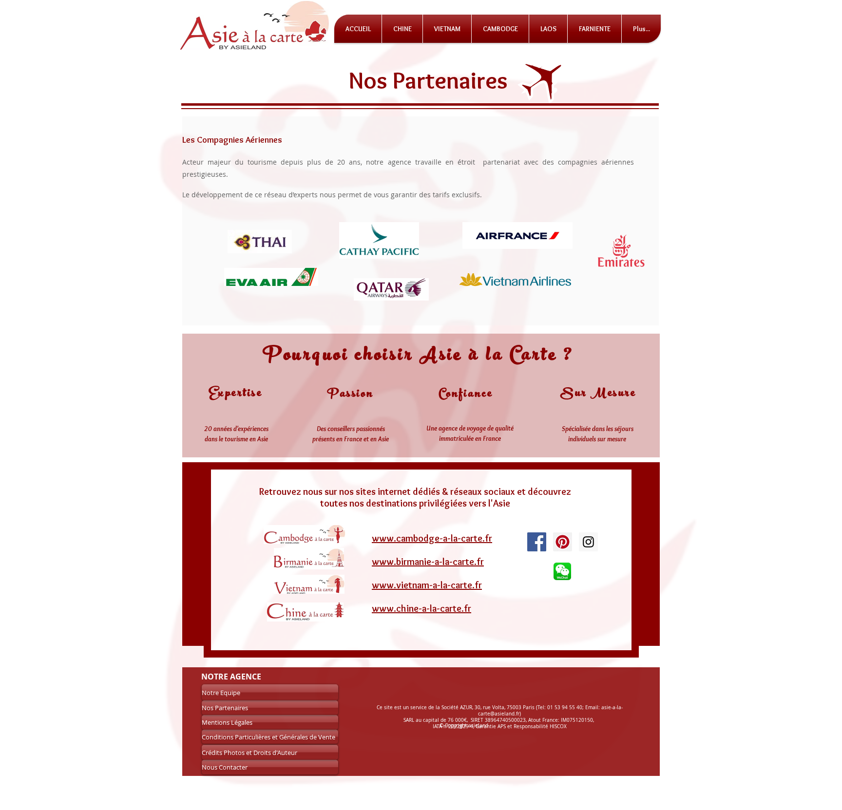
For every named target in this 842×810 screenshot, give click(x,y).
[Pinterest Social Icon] (562, 541)
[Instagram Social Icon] (588, 541)
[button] (641, 29)
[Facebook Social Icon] (536, 541)
